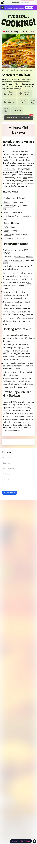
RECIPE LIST (15, 2)
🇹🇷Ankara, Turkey (10, 31)
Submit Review (9, 493)
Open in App (29, 7)
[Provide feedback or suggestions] (34, 841)
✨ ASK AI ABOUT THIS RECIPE (18, 117)
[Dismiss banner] (35, 7)
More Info (17, 110)
